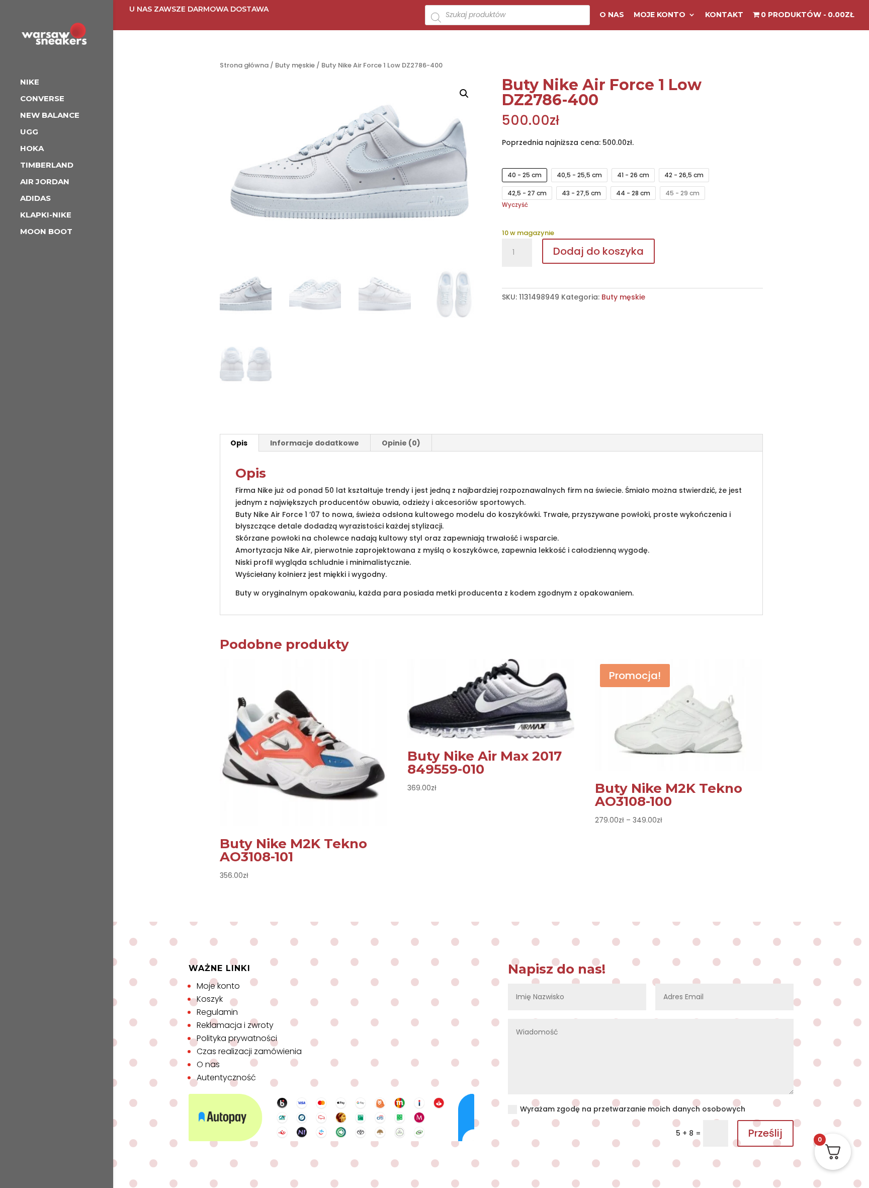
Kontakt (724, 15)
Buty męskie (295, 65)
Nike (29, 83)
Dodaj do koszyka (598, 251)
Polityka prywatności (237, 1038)
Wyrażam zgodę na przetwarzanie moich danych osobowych (632, 1109)
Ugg (29, 132)
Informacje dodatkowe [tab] (314, 443)
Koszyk (210, 999)
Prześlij (765, 1133)
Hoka (32, 149)
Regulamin (217, 1012)
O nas (611, 15)
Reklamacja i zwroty (235, 1025)
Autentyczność (226, 1077)
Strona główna (244, 65)
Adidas (35, 199)
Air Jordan (44, 182)
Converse (42, 99)
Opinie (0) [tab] (401, 443)
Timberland (46, 166)
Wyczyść (515, 205)
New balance (49, 116)
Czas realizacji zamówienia (249, 1051)
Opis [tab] (238, 443)
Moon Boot (46, 232)
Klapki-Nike (45, 215)
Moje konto (659, 15)
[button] (464, 94)
